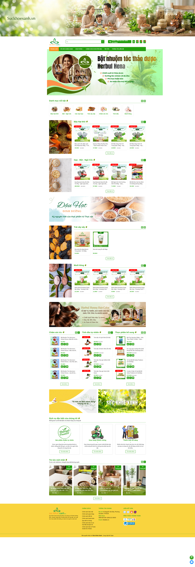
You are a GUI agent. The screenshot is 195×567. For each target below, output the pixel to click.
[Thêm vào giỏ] (62, 344)
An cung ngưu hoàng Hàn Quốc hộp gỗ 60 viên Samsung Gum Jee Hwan (135, 349)
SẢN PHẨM (78, 49)
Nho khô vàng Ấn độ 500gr (100, 249)
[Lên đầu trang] (191, 553)
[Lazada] (135, 512)
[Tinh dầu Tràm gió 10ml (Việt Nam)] (87, 374)
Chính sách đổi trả (87, 516)
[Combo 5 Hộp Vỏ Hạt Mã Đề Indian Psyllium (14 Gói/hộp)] (120, 374)
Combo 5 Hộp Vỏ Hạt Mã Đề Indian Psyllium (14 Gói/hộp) (134, 372)
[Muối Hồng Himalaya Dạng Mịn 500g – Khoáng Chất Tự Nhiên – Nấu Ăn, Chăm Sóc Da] (82, 277)
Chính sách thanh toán (88, 518)
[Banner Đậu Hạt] (97, 209)
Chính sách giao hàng (88, 514)
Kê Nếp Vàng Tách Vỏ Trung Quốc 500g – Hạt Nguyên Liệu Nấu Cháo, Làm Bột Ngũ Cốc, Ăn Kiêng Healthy (137, 144)
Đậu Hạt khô (80, 122)
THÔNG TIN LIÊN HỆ (118, 49)
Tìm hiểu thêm (64, 451)
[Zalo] (124, 512)
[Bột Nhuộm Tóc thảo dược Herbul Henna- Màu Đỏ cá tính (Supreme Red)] (54, 341)
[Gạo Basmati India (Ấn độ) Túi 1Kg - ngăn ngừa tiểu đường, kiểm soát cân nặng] (100, 172)
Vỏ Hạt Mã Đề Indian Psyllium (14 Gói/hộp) (135, 360)
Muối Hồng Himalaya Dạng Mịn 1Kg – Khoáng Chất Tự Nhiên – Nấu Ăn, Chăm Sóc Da (137, 288)
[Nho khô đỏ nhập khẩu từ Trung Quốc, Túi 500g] (82, 239)
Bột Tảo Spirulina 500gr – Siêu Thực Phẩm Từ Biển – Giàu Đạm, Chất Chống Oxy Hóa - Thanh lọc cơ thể (135, 338)
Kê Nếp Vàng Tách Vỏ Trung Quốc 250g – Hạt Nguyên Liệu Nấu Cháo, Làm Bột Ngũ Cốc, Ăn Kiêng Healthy (119, 144)
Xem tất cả (110, 153)
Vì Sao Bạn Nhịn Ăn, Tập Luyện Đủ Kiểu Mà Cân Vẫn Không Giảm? (84, 489)
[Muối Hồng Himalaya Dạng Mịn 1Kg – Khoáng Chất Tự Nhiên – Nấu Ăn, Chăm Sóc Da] (137, 277)
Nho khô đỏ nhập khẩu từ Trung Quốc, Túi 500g (81, 250)
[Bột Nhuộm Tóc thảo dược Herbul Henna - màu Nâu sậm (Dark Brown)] (54, 363)
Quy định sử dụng (87, 520)
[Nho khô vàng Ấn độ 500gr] (100, 239)
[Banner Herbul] (97, 314)
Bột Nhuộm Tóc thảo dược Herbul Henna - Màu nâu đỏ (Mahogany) (68, 349)
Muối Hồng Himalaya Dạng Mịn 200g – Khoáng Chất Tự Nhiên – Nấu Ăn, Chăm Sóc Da (100, 288)
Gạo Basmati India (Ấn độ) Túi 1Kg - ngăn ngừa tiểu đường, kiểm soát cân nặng (100, 183)
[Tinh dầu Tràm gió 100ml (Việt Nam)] (87, 363)
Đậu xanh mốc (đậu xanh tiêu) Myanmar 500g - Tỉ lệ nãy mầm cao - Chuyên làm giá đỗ (82, 144)
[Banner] (97, 18)
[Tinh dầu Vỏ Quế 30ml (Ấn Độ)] (87, 341)
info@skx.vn (106, 519)
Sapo (112, 535)
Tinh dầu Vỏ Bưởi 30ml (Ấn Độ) (102, 348)
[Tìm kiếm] (102, 41)
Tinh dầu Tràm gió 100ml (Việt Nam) (102, 360)
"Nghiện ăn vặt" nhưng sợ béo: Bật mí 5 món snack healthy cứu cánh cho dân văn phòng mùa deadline (134, 489)
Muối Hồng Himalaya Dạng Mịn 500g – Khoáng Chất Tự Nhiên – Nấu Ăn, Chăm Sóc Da (82, 288)
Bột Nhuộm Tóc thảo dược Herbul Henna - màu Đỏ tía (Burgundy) (68, 372)
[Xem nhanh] (64, 344)
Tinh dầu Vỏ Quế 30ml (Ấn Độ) (102, 337)
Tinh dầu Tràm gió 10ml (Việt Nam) (101, 372)
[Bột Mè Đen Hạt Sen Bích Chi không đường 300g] (137, 172)
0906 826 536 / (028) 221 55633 (107, 517)
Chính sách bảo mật (87, 511)
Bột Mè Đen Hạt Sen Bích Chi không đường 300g (137, 182)
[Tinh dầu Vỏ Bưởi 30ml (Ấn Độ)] (87, 352)
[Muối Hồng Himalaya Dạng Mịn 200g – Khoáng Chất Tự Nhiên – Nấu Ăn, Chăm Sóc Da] (100, 277)
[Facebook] (128, 512)
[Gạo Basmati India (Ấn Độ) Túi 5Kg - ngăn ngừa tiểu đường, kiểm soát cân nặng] (82, 172)
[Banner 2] (122, 401)
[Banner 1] (73, 401)
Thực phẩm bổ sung (125, 332)
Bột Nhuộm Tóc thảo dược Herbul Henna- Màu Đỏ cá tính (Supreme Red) (69, 338)
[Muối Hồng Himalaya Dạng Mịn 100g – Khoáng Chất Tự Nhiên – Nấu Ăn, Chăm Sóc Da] (119, 277)
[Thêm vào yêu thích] (67, 344)
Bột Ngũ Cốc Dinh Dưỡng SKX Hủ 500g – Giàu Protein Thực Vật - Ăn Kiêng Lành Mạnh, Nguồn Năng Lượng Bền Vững (119, 183)
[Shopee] (131, 512)
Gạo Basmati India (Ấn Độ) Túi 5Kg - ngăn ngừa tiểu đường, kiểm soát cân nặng (82, 183)
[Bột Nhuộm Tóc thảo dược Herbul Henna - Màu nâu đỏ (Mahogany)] (54, 352)
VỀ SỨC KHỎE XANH (66, 49)
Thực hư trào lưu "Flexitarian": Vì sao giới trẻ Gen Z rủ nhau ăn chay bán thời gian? (109, 489)
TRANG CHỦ (54, 49)
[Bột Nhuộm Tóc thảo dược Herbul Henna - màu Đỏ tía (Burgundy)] (54, 374)
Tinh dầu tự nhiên (90, 332)
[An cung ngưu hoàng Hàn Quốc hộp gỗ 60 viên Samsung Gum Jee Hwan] (120, 352)
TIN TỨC (106, 49)
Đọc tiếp (54, 493)
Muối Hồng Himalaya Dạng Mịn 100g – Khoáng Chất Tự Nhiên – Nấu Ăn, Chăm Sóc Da (118, 288)
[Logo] (55, 41)
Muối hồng (79, 265)
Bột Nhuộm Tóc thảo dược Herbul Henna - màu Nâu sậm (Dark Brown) (69, 361)
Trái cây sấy (79, 227)
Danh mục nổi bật (57, 101)
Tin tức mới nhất (57, 460)
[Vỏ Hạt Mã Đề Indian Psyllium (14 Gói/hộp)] (120, 363)
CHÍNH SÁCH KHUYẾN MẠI (94, 49)
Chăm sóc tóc (56, 332)
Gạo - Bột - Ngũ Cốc (83, 160)
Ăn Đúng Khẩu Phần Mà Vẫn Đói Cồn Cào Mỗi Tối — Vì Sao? (60, 489)
